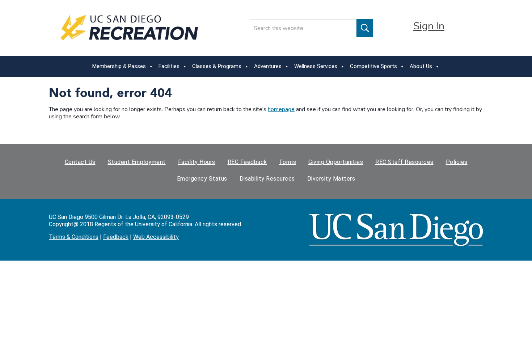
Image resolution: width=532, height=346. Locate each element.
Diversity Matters (331, 178)
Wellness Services (315, 66)
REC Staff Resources (404, 162)
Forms (287, 162)
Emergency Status (202, 178)
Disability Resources (267, 178)
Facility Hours (196, 162)
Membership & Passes (119, 66)
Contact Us (80, 162)
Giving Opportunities (335, 162)
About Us (421, 66)
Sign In (428, 26)
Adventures (268, 66)
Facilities (169, 66)
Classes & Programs (216, 66)
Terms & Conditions (73, 236)
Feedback (115, 236)
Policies (457, 162)
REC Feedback (247, 162)
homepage (281, 109)
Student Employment (137, 162)
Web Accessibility (156, 236)
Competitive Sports (373, 66)
